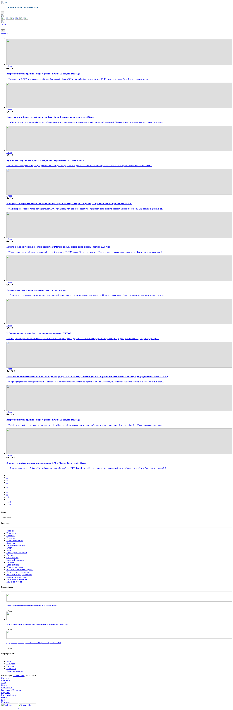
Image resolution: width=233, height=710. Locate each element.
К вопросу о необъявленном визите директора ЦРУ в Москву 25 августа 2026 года (46, 463)
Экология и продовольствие (19, 574)
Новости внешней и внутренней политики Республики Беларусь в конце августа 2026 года (50, 117)
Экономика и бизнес (15, 545)
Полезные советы (14, 540)
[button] (3, 16)
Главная (4, 33)
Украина (10, 531)
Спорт (9, 548)
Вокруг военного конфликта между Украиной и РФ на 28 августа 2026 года (43, 420)
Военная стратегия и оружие (19, 569)
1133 (8, 504)
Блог (3, 700)
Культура (10, 543)
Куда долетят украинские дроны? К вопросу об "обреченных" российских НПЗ (45, 160)
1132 (8, 502)
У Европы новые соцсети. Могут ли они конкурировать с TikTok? (38, 333)
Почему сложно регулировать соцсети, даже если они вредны (36, 290)
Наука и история (14, 582)
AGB (3, 683)
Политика (11, 533)
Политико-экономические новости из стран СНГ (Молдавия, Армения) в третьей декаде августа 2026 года (58, 247)
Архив (9, 550)
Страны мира (12, 565)
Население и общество (16, 579)
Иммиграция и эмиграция (18, 572)
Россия (9, 555)
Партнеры (5, 680)
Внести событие (8, 695)
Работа (4, 697)
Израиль (10, 562)
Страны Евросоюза (15, 560)
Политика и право (14, 567)
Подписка (5, 692)
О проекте (6, 678)
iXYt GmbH (18, 675)
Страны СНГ (12, 557)
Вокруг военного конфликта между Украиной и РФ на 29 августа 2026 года (43, 74)
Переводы (5, 702)
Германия (10, 538)
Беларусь (10, 535)
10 (7, 497)
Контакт (5, 685)
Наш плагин (6, 688)
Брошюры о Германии (16, 552)
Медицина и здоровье (16, 577)
